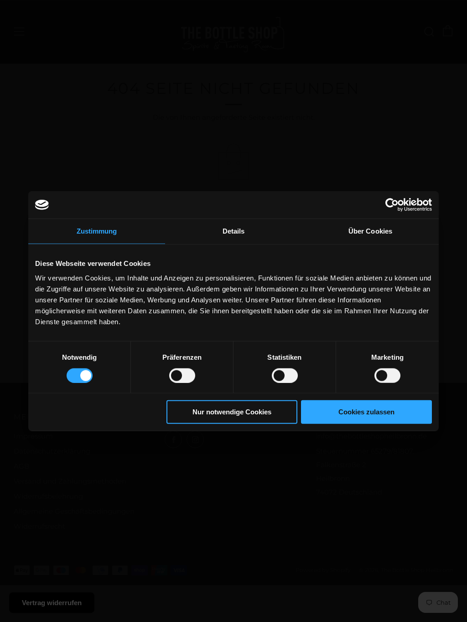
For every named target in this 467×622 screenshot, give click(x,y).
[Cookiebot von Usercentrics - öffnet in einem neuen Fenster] (392, 205)
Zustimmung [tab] (97, 231)
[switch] (182, 375)
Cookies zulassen (366, 412)
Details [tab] (234, 231)
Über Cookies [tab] (370, 231)
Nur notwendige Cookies (231, 412)
